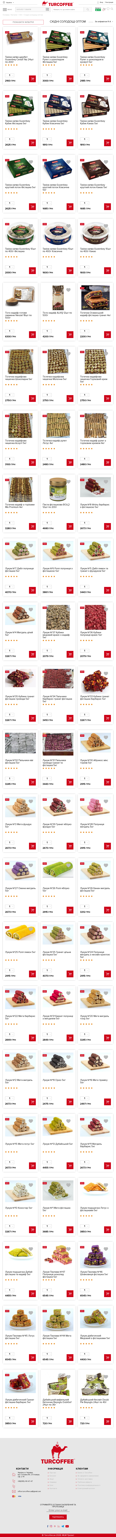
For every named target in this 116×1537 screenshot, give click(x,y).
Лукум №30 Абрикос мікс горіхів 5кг (94, 761)
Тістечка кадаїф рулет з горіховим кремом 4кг (93, 442)
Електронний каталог (86, 1488)
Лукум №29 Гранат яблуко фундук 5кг (57, 825)
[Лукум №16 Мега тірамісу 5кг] (95, 1065)
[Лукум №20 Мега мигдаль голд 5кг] (95, 1001)
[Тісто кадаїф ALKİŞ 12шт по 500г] (58, 297)
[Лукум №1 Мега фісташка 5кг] (58, 1192)
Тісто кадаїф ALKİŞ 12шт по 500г (57, 314)
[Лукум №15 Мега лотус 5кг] (20, 1128)
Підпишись (58, 1517)
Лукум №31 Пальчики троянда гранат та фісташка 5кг (54, 763)
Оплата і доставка (85, 1479)
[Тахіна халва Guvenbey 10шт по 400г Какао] (95, 233)
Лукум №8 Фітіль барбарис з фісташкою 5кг (94, 506)
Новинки (53, 1482)
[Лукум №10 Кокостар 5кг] (20, 1192)
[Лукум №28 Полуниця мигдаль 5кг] (95, 809)
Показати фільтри (23, 22)
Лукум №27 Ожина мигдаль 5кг (20, 889)
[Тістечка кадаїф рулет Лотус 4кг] (58, 425)
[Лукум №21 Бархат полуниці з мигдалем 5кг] (58, 1001)
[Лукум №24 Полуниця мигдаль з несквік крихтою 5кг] (95, 937)
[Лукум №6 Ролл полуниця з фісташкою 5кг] (58, 553)
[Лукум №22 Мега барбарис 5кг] (20, 1001)
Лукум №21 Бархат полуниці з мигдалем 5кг (58, 1017)
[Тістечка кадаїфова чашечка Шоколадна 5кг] (20, 361)
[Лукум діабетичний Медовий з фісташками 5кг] (95, 1320)
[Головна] (58, 3)
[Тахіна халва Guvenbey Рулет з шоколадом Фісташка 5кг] (58, 42)
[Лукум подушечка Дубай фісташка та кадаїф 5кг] (20, 1256)
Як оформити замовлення (88, 1476)
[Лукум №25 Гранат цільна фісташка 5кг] (58, 937)
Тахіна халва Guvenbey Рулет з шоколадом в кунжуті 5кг (92, 59)
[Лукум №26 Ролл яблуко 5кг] (58, 873)
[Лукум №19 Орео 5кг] (58, 1065)
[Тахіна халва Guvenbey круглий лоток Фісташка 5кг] (20, 169)
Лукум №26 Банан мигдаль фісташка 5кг (95, 889)
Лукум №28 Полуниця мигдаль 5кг (92, 825)
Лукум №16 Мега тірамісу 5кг (94, 1081)
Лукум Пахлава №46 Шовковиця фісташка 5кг (94, 1273)
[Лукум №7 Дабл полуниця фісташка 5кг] (20, 553)
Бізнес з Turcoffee (85, 1473)
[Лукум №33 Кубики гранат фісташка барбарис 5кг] (95, 681)
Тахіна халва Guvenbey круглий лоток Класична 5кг (56, 187)
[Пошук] (112, 9)
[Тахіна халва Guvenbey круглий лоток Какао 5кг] (95, 169)
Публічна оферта (85, 1482)
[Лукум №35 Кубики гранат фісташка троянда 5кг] (20, 681)
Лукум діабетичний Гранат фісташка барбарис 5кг (19, 1401)
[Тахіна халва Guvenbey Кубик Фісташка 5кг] (20, 105)
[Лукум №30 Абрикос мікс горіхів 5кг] (95, 745)
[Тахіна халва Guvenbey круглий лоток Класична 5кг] (58, 169)
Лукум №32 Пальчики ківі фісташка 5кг (19, 761)
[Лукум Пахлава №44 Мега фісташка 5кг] (58, 1320)
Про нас (53, 1473)
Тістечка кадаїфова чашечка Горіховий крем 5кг (93, 379)
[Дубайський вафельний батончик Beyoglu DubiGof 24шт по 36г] (58, 1384)
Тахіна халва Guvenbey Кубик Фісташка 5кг (17, 122)
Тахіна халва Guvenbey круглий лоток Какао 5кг (93, 186)
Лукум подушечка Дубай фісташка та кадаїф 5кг (18, 1273)
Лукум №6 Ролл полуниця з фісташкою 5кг (58, 569)
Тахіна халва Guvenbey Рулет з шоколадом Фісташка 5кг (55, 59)
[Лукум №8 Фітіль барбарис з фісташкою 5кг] (95, 489)
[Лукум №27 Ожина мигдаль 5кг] (20, 873)
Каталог (14, 15)
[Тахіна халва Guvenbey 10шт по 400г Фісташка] (20, 233)
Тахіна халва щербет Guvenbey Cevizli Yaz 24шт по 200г (19, 59)
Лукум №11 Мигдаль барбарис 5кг (91, 1145)
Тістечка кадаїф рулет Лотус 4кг (55, 442)
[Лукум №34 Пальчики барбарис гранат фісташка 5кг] (58, 681)
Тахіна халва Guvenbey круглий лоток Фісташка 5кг (20, 186)
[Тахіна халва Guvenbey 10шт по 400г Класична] (58, 233)
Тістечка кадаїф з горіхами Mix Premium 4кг (20, 506)
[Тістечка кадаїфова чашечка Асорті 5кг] (20, 425)
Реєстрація (109, 2)
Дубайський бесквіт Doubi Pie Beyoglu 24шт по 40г (94, 1401)
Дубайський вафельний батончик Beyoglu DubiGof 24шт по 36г (57, 1402)
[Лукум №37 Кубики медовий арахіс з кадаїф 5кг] (58, 617)
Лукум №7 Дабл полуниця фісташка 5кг (19, 569)
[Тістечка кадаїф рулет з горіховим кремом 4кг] (95, 425)
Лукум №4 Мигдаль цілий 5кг (19, 633)
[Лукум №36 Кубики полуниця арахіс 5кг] (95, 617)
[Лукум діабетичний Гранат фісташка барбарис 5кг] (20, 1384)
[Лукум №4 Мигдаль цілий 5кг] (20, 617)
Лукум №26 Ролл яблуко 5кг (56, 889)
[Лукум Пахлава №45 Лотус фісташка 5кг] (20, 1320)
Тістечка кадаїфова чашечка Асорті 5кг (16, 442)
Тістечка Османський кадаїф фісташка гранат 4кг (95, 314)
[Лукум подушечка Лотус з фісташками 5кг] (95, 1192)
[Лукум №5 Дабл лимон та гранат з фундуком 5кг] (95, 553)
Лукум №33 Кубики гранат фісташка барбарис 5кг (94, 697)
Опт (20, 15)
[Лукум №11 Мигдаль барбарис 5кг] (95, 1128)
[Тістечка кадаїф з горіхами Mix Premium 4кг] (20, 489)
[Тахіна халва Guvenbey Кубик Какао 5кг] (95, 105)
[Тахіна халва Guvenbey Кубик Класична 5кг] (58, 105)
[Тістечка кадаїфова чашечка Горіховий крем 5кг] (95, 361)
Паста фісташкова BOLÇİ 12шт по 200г (56, 506)
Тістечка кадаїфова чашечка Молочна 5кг (55, 378)
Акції (52, 1479)
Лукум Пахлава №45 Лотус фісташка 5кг (20, 1337)
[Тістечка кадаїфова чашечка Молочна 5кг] (58, 361)
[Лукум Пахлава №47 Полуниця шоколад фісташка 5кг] (58, 1256)
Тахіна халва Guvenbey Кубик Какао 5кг (92, 122)
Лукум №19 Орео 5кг (54, 1080)
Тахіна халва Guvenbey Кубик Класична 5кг (55, 122)
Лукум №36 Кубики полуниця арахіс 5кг (91, 633)
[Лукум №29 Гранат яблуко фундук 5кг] (58, 809)
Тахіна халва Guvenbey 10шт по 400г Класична (58, 250)
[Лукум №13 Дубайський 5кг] (58, 1128)
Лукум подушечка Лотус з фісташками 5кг (94, 1209)
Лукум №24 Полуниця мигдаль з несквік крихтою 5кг (95, 955)
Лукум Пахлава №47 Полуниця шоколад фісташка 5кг (54, 1274)
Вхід (101, 2)
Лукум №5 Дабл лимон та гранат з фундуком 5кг (94, 569)
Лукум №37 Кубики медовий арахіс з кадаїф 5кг (56, 635)
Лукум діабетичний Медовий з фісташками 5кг (95, 1337)
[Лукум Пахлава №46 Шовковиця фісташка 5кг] (95, 1256)
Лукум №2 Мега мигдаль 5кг (18, 1081)
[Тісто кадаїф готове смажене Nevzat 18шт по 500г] (20, 297)
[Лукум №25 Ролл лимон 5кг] (20, 937)
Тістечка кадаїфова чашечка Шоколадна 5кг (18, 378)
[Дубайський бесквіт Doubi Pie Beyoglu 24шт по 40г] (95, 1384)
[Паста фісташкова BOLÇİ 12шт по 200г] (58, 489)
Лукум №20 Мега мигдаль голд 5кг (94, 1017)
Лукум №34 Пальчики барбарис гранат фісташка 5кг (57, 699)
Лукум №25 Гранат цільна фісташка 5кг (57, 953)
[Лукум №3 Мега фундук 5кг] (20, 809)
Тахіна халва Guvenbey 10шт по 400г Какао (95, 250)
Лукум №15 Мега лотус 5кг (19, 1144)
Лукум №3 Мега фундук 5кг (18, 825)
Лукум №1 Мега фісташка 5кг (56, 1209)
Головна (6, 15)
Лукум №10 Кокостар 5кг (19, 1208)
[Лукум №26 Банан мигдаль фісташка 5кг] (95, 873)
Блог (51, 1485)
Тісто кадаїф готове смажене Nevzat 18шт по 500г (18, 315)
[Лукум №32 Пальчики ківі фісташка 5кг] (20, 745)
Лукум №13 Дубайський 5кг (58, 1144)
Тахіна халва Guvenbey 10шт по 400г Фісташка (20, 250)
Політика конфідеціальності (89, 1485)
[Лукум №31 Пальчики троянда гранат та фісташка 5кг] (58, 745)
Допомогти (98, 8)
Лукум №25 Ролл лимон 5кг (20, 952)
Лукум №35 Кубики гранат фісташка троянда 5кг (19, 697)
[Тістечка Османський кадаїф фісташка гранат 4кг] (95, 297)
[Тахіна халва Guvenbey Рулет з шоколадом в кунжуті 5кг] (95, 42)
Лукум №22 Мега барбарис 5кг (20, 1017)
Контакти (53, 1488)
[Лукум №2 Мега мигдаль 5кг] (20, 1065)
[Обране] (108, 9)
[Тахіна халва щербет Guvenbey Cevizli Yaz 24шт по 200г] (20, 42)
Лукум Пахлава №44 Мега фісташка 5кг (57, 1337)
